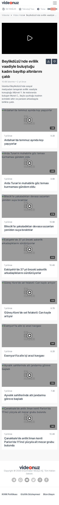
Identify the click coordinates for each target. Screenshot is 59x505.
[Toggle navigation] (55, 3)
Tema (43, 9)
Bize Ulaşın (49, 494)
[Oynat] (29, 38)
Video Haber (19, 15)
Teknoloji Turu (28, 9)
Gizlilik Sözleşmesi (30, 494)
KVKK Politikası (9, 494)
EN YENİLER (11, 9)
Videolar (6, 15)
